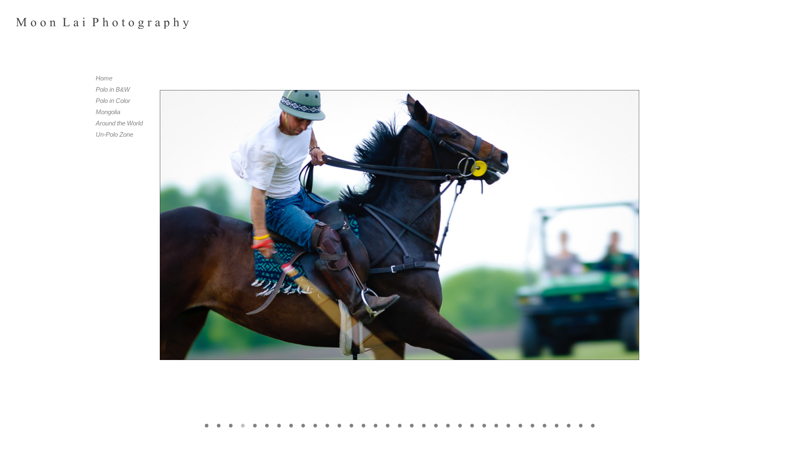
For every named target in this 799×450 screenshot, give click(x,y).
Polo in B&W (113, 89)
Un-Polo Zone (114, 134)
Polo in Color (113, 100)
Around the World (119, 123)
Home (104, 78)
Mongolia (108, 111)
